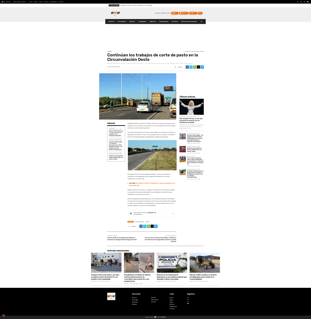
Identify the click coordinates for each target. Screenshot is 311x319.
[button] (201, 21)
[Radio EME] (115, 13)
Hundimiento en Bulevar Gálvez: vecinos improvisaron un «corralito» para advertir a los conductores (137, 278)
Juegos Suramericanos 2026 (115, 153)
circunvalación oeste (139, 221)
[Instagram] (301, 2)
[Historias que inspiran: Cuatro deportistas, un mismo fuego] (182, 149)
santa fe (147, 221)
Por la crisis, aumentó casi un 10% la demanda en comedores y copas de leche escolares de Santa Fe (148, 5)
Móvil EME (93, 281)
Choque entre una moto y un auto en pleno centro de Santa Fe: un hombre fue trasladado (105, 277)
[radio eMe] (118, 296)
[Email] (198, 67)
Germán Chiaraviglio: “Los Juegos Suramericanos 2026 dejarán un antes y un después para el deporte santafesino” (115, 145)
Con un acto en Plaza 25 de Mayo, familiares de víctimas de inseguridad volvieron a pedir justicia (160, 239)
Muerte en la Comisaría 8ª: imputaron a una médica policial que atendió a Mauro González (172, 277)
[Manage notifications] (3, 315)
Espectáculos (112, 128)
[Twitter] (304, 2)
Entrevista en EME (191, 156)
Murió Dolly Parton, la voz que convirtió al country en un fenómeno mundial (116, 133)
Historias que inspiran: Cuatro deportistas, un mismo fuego (116, 157)
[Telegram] (202, 67)
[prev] (199, 5)
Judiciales (159, 281)
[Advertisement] (155, 38)
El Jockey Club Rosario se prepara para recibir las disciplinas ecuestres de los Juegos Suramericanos (195, 174)
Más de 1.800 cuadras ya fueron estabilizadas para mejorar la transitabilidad (203, 277)
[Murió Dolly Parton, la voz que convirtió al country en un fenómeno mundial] (191, 107)
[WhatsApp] (194, 67)
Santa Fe (109, 51)
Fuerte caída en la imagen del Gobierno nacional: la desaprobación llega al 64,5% (122, 238)
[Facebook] (297, 2)
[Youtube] (307, 2)
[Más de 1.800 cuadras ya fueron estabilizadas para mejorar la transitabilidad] (205, 263)
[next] (201, 5)
